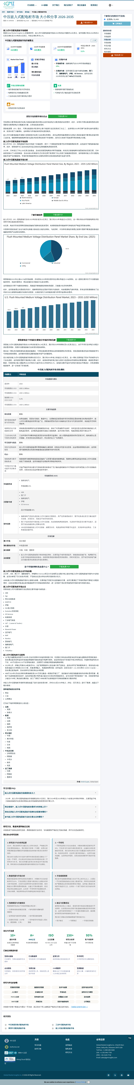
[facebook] (122, 1075)
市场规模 (107, 33)
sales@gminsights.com (109, 1057)
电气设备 (20, 12)
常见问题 (107, 46)
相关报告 (107, 52)
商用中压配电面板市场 (16, 1028)
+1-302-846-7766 (106, 1052)
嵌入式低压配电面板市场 (65, 1028)
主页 (3, 12)
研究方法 (107, 49)
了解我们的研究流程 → (79, 1007)
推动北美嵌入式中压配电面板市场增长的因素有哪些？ (26, 812)
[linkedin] (108, 1075)
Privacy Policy (80, 1082)
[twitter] (115, 1075)
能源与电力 (10, 12)
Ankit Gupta (85, 782)
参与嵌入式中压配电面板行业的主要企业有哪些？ (24, 817)
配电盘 (27, 12)
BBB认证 (32, 939)
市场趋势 (107, 36)
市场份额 (107, 43)
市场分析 (107, 40)
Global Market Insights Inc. (13, 1075)
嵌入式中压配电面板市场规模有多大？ (20, 793)
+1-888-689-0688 (109, 1050)
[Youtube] (128, 1075)
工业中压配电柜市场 (63, 1025)
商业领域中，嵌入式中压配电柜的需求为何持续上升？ (26, 807)
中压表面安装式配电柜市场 (18, 1025)
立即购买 (118, 23)
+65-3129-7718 (106, 1055)
